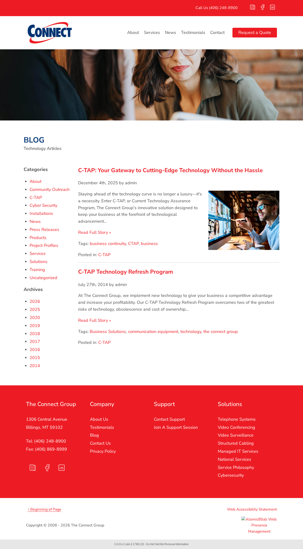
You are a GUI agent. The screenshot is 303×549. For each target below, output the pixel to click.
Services (152, 32)
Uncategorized (43, 278)
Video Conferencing (236, 427)
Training (37, 269)
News (170, 32)
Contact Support (169, 419)
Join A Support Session (176, 427)
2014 (35, 366)
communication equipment (153, 331)
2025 (35, 309)
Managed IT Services (238, 451)
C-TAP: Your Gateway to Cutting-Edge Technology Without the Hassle (170, 170)
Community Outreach (50, 189)
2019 (35, 325)
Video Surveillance (236, 435)
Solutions (38, 261)
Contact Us (100, 443)
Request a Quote (254, 32)
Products (38, 237)
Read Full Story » (94, 232)
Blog (94, 435)
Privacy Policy (103, 451)
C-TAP (104, 255)
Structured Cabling (236, 443)
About (133, 32)
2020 (35, 317)
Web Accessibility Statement (252, 509)
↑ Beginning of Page (44, 509)
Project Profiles (44, 245)
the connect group (220, 331)
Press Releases (44, 229)
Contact (217, 32)
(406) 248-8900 (223, 7)
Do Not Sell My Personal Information (167, 544)
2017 (35, 341)
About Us (99, 419)
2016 (35, 349)
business (149, 243)
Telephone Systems (237, 419)
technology (190, 331)
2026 (35, 301)
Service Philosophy (236, 467)
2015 (35, 357)
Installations (41, 213)
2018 (35, 334)
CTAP (133, 243)
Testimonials (193, 32)
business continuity (108, 243)
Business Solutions (108, 331)
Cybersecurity (231, 475)
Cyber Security (43, 205)
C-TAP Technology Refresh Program (125, 272)
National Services (234, 459)
